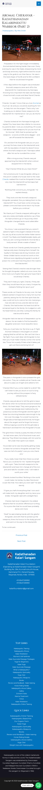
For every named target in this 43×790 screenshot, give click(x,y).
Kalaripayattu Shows (21, 651)
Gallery (21, 691)
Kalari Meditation (21, 654)
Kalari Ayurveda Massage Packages (21, 659)
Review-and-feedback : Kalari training (21, 683)
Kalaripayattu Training (21, 648)
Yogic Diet (21, 675)
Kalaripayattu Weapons (21, 678)
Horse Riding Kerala (21, 686)
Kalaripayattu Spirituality (21, 672)
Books (21, 680)
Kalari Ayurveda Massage (21, 667)
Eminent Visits (21, 694)
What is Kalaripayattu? (21, 670)
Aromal (36, 103)
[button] (38, 785)
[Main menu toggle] (39, 3)
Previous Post (21, 535)
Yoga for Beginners (21, 662)
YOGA (21, 699)
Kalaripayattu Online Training (21, 704)
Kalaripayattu (8, 31)
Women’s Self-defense (21, 656)
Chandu (6, 179)
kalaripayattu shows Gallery (21, 688)
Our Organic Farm (21, 721)
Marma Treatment (21, 696)
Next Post (21, 541)
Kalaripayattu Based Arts (21, 719)
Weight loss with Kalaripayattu (21, 745)
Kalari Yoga (21, 664)
